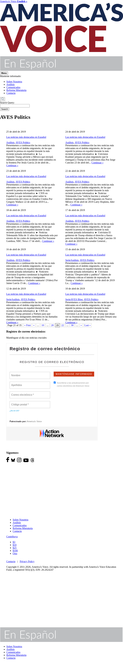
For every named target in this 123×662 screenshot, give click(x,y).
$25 (14, 547)
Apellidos (17, 383)
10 (42, 325)
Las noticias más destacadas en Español (26, 137)
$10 (14, 545)
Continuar (12, 165)
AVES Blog (76, 299)
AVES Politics (23, 142)
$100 (15, 550)
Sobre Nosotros (14, 81)
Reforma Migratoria (16, 90)
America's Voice (13, 1)
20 (52, 325)
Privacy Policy (27, 561)
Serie (67, 260)
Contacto (11, 93)
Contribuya (12, 536)
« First (27, 325)
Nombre (16, 373)
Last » (87, 325)
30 (72, 325)
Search (4, 109)
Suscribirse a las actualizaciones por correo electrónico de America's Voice (73, 384)
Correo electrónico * (23, 393)
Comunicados (13, 87)
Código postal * (20, 403)
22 (62, 325)
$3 (14, 542)
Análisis (10, 84)
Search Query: (7, 102)
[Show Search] (2, 99)
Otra (15, 553)
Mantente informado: (10, 76)
